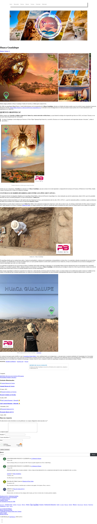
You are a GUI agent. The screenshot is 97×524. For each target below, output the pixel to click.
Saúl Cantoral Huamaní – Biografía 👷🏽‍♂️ (10, 403)
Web (1, 440)
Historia (27, 4)
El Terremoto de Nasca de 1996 (7, 501)
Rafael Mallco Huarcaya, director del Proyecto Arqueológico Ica (25, 107)
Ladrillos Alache (4, 500)
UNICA (11, 506)
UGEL (7, 506)
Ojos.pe (26, 361)
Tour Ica (86, 504)
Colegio (15, 504)
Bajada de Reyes (4, 514)
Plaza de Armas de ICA (18, 489)
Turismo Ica (3, 506)
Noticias (22, 4)
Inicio (11, 4)
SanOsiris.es (12, 516)
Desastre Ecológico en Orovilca (8, 394)
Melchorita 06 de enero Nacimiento (8, 497)
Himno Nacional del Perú (6, 510)
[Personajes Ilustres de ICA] (7, 409)
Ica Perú (36, 504)
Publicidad (44, 4)
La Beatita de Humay (36, 458)
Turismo (32, 4)
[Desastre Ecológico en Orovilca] (8, 391)
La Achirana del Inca (5, 498)
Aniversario (2, 504)
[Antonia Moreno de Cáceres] (7, 383)
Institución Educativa (50, 504)
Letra (58, 504)
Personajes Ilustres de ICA (7, 412)
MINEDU (70, 504)
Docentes (19, 504)
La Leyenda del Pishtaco (6, 508)
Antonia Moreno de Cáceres (7, 386)
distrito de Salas (26, 205)
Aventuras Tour (8, 504)
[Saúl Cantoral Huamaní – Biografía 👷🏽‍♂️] (10, 400)
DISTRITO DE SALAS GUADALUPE (38, 365)
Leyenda (62, 504)
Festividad (38, 4)
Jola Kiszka (39, 352)
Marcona (66, 504)
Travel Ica (90, 504)
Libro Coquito (3, 512)
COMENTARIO (4, 432)
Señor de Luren (80, 504)
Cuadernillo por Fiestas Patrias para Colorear (10, 511)
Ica (31, 504)
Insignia (41, 504)
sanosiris (9, 473)
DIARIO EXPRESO (11, 361)
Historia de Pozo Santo (28, 481)
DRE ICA (23, 504)
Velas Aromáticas (17, 473)
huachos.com (20, 361)
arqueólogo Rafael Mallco (30, 356)
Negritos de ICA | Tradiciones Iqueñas (9, 496)
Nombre (2, 434)
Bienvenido (16, 4)
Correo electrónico (5, 437)
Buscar (2, 452)
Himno (28, 504)
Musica (75, 504)
